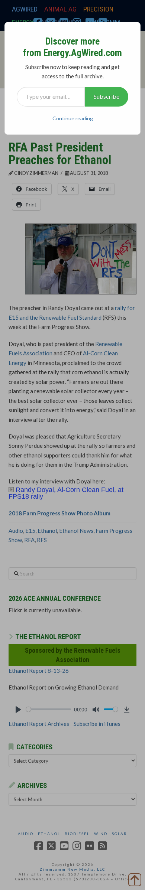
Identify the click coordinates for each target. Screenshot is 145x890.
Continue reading (72, 118)
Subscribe (106, 96)
